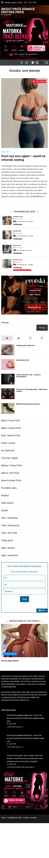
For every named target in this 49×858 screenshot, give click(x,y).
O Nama (26, 818)
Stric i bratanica (9, 517)
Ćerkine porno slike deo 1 (25, 345)
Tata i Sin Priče (9, 532)
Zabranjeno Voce (22, 360)
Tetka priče (7, 540)
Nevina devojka (17, 245)
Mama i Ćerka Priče (11, 465)
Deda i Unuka (8, 443)
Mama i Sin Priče (10, 473)
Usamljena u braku (18, 216)
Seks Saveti (5, 151)
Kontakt (33, 818)
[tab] (7, 338)
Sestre (4, 510)
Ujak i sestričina (9, 555)
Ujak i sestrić (8, 547)
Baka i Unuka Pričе (11, 428)
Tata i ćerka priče (10, 525)
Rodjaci (5, 495)
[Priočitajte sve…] (38, 196)
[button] (5, 648)
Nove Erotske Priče (11, 480)
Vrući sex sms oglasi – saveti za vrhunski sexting (23, 158)
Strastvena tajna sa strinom (13, 661)
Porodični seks (9, 488)
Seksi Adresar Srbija (8, 710)
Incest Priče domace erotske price (18, 10)
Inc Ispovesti (7, 450)
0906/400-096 (23, 221)
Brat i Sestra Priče (10, 435)
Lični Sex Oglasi (9, 458)
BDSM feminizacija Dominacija (28, 404)
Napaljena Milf (17, 231)
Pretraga (5, 322)
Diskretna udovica (17, 259)
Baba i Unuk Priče (10, 420)
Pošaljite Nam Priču (15, 818)
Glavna (3, 818)
